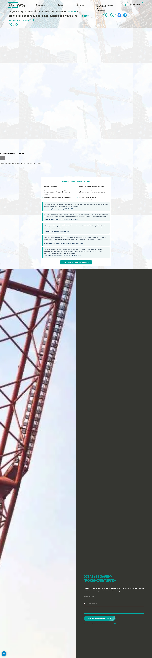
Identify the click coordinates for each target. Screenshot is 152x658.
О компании (40, 5)
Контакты (80, 5)
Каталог (61, 5)
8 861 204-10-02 (107, 6)
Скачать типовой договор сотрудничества (76, 262)
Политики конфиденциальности (115, 623)
